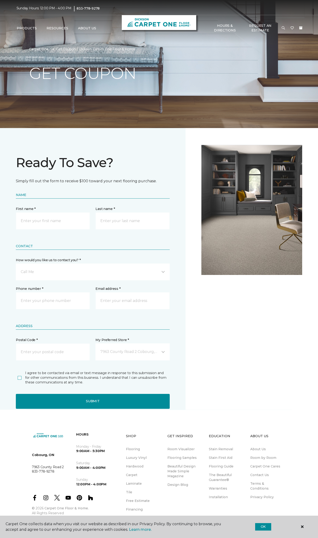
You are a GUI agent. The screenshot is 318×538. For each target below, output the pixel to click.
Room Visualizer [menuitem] (181, 449)
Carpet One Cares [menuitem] (265, 466)
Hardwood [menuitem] (134, 466)
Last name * (105, 208)
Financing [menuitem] (134, 509)
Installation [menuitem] (218, 497)
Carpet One (39, 49)
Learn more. (140, 529)
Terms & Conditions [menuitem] (259, 486)
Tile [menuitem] (129, 492)
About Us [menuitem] (258, 449)
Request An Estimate (260, 28)
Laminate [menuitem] (134, 483)
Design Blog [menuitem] (177, 485)
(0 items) (300, 28)
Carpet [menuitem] (131, 475)
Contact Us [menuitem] (259, 475)
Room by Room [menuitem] (263, 458)
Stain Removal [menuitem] (221, 449)
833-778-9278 (88, 8)
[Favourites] (292, 28)
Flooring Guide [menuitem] (221, 466)
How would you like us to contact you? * (48, 260)
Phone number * (29, 288)
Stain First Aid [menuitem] (220, 458)
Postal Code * (26, 340)
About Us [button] (87, 28)
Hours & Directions (225, 28)
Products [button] (27, 28)
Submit (92, 401)
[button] (283, 28)
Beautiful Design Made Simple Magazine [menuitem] (181, 471)
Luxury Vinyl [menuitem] (136, 458)
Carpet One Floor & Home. (66, 508)
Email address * (107, 288)
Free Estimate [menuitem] (138, 501)
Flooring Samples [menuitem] (182, 458)
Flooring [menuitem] (133, 449)
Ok (263, 526)
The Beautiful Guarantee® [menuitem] (220, 477)
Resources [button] (57, 28)
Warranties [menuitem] (218, 488)
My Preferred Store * (112, 340)
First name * (26, 208)
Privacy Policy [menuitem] (262, 497)
